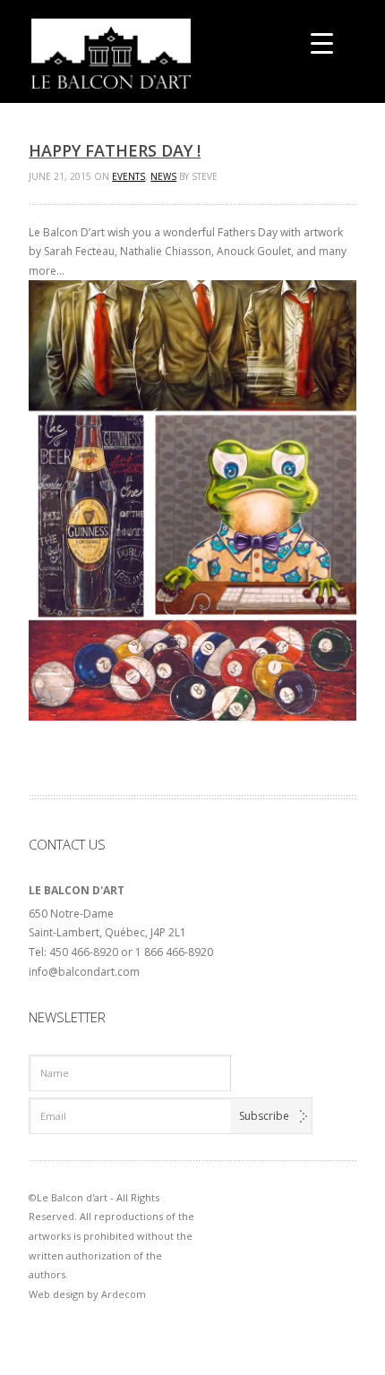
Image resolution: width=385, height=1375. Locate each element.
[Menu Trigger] (321, 42)
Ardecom (123, 1294)
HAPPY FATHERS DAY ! (115, 150)
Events (128, 176)
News (163, 176)
